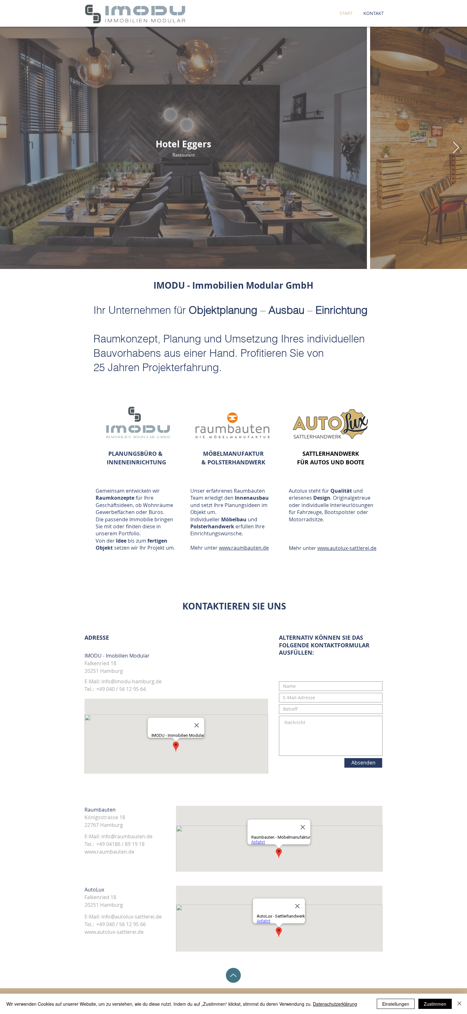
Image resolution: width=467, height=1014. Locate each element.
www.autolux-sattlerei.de (346, 548)
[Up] (233, 975)
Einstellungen (395, 1004)
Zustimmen (435, 1004)
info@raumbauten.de (126, 836)
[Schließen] (459, 1004)
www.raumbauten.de (244, 547)
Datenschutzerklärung (335, 1004)
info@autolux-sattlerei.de (131, 916)
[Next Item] (456, 148)
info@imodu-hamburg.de (131, 681)
